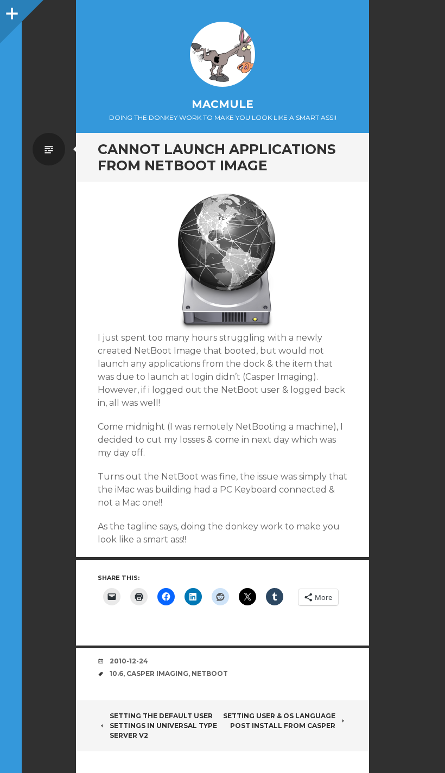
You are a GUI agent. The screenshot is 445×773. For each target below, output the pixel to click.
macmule (222, 104)
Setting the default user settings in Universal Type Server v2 (163, 725)
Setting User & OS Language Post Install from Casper (279, 721)
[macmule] (222, 54)
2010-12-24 (129, 661)
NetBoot (210, 673)
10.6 (116, 673)
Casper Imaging (157, 673)
